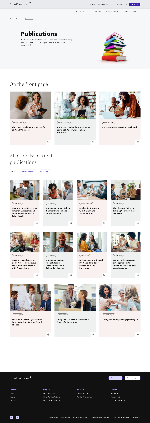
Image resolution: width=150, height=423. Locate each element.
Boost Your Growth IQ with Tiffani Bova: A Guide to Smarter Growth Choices (27, 322)
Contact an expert (132, 378)
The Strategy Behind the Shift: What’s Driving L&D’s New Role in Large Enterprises (74, 130)
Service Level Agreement (100, 418)
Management (115, 397)
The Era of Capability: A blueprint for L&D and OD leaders (29, 128)
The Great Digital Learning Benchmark (119, 127)
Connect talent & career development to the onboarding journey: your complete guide (124, 264)
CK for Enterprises (49, 393)
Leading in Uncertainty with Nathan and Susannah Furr (90, 211)
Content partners (83, 393)
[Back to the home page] (20, 3)
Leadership (114, 393)
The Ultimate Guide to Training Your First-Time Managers (124, 211)
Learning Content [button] (97, 11)
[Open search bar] (112, 4)
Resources (19, 19)
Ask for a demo (115, 378)
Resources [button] (134, 11)
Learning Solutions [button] (112, 11)
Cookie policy (65, 418)
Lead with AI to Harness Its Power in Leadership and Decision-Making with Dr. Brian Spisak (24, 212)
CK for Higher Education (51, 400)
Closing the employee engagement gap (120, 319)
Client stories (14, 404)
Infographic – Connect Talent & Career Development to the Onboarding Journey (56, 264)
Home (12, 19)
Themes (114, 389)
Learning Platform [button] (82, 11)
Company (13, 389)
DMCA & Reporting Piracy (120, 418)
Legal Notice (136, 418)
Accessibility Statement (81, 418)
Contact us (135, 4)
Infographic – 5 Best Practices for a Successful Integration (73, 320)
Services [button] (125, 11)
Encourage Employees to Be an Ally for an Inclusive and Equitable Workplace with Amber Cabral (24, 264)
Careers (12, 397)
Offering (46, 389)
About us (13, 393)
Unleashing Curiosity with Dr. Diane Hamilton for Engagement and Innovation (91, 264)
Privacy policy (53, 418)
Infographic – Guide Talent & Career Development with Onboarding (58, 211)
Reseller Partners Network (86, 397)
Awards (12, 400)
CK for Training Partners (51, 397)
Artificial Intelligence (118, 400)
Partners (80, 389)
